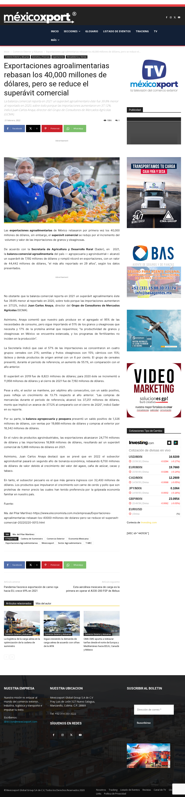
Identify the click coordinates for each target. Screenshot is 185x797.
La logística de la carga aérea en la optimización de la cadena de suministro (22, 642)
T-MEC (88, 543)
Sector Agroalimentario (69, 543)
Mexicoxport (48, 543)
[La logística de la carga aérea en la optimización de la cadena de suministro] (22, 623)
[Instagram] (171, 18)
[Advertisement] (62, 148)
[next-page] (12, 657)
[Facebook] (167, 18)
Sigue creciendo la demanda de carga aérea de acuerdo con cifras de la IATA (61, 642)
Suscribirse (144, 722)
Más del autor (43, 603)
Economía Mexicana (79, 538)
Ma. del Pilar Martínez (23, 534)
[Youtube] (179, 18)
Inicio (6, 51)
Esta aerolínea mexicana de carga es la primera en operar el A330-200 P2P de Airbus (93, 588)
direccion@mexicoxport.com (20, 721)
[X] (175, 18)
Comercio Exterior (56, 538)
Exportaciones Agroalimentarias (22, 543)
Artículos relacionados (18, 603)
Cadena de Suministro (32, 538)
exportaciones (58, 57)
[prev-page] (6, 657)
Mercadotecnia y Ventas (76, 57)
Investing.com (149, 522)
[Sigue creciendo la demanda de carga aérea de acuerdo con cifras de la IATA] (62, 623)
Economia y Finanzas (41, 57)
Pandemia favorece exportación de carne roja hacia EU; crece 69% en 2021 (31, 588)
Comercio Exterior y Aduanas (28, 51)
